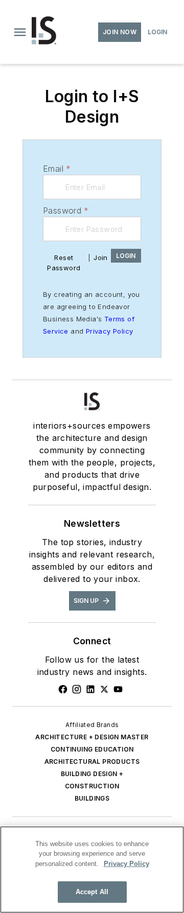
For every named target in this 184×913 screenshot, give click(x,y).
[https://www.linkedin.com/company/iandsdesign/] (90, 689)
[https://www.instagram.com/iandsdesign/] (77, 689)
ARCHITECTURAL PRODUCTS (92, 761)
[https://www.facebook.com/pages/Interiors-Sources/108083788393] (63, 689)
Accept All (92, 892)
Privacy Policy (109, 331)
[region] (92, 869)
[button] (20, 32)
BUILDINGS (92, 798)
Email (57, 168)
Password (66, 210)
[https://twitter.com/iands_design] (104, 689)
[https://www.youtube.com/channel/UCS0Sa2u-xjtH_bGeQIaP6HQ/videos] (118, 689)
